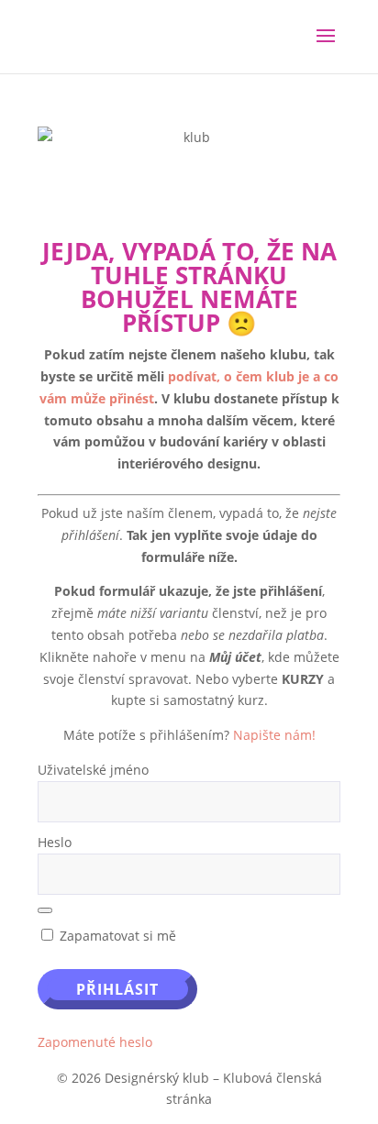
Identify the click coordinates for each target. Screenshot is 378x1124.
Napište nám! (274, 735)
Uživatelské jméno (93, 769)
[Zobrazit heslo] (45, 910)
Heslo (55, 842)
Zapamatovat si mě (116, 935)
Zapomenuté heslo (95, 1042)
